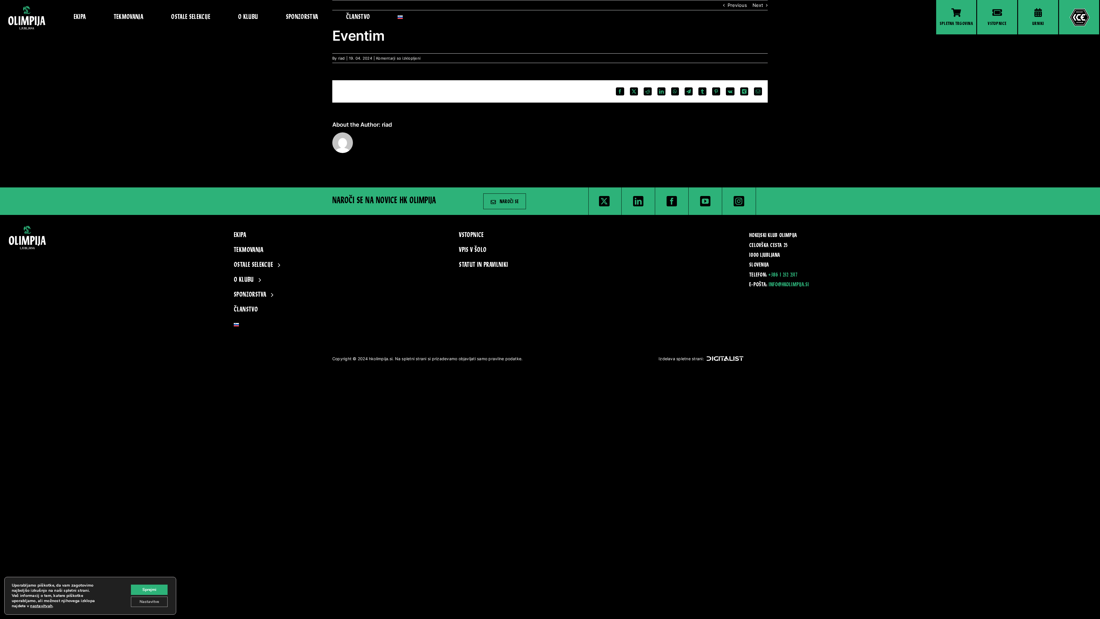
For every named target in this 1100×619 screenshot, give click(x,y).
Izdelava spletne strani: (681, 358)
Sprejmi (149, 589)
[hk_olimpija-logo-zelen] (27, 7)
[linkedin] (638, 201)
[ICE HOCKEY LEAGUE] (1079, 17)
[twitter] (604, 201)
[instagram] (739, 201)
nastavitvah (41, 606)
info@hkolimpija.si (789, 284)
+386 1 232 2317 (782, 275)
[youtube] (705, 201)
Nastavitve (149, 601)
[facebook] (672, 201)
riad (341, 58)
